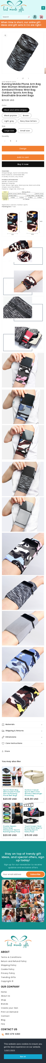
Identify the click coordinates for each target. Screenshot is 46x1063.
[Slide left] (17, 78)
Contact (5, 1016)
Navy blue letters (28, 121)
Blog (3, 1020)
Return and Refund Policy (14, 961)
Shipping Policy (8, 965)
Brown (26, 115)
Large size (9, 130)
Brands (4, 1004)
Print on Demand (9, 1012)
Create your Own (9, 1008)
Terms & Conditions (11, 957)
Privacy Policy (8, 973)
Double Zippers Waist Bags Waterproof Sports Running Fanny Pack (11, 829)
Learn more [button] (9, 1050)
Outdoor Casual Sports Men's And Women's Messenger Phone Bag (33, 792)
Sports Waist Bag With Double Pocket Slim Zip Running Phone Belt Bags (11, 792)
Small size (25, 130)
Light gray (9, 121)
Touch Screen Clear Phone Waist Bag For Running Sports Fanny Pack (33, 829)
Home (4, 992)
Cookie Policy (7, 969)
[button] (23, 725)
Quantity (5, 136)
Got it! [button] (23, 1057)
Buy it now (23, 164)
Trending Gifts (8, 977)
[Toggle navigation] (43, 8)
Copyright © (7, 981)
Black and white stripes (15, 110)
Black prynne (10, 115)
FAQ (3, 1024)
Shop (3, 1000)
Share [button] (7, 751)
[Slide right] (28, 78)
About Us (5, 996)
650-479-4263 (12, 1034)
